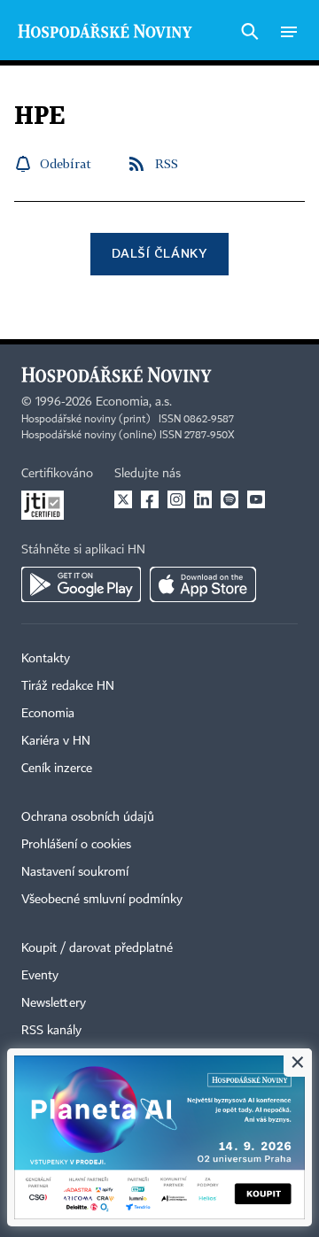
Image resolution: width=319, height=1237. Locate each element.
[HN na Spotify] (229, 499)
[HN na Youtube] (256, 499)
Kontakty (45, 659)
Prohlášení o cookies (76, 845)
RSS (166, 163)
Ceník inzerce (56, 768)
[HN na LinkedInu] (203, 499)
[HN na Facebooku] (150, 499)
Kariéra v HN (55, 741)
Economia (47, 713)
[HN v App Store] (203, 584)
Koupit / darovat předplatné (97, 948)
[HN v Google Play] (81, 584)
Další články (159, 252)
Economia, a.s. (134, 402)
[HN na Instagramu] (176, 499)
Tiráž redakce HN (67, 686)
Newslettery (53, 1003)
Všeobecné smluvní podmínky (102, 899)
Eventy (39, 976)
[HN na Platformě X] (123, 499)
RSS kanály (51, 1030)
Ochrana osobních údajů (87, 817)
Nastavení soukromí (74, 872)
